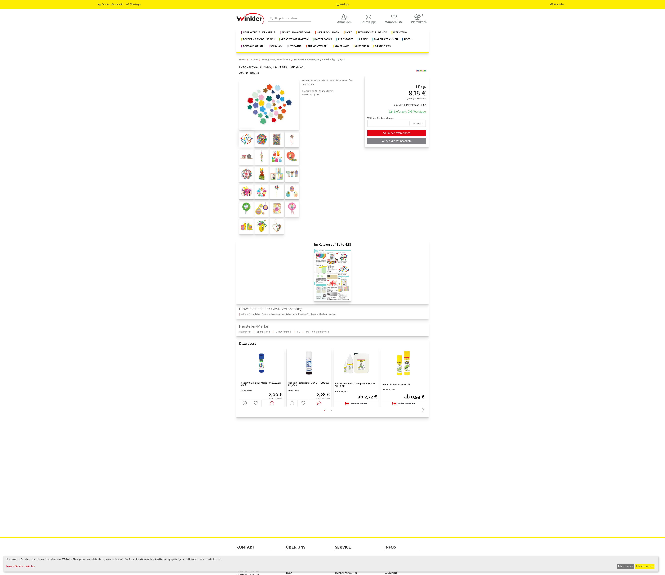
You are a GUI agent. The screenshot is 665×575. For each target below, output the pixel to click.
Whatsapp (135, 4)
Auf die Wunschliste (399, 141)
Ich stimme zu (644, 566)
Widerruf (390, 573)
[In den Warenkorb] (272, 403)
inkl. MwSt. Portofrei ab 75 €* (410, 105)
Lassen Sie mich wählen (20, 566)
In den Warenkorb (398, 133)
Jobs (289, 573)
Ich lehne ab (625, 566)
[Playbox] (421, 70)
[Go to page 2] (331, 410)
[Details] (244, 403)
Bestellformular (346, 573)
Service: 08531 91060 (113, 4)
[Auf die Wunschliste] (255, 403)
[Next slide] (422, 410)
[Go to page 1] (324, 410)
